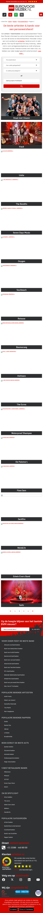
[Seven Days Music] (21, 219)
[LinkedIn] (29, 879)
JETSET (6, 779)
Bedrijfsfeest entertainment (12, 826)
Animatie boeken (9, 754)
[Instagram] (20, 879)
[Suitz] (21, 591)
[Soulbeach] (21, 276)
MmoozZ (6, 776)
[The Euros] (21, 391)
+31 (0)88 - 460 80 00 (17, 847)
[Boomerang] (21, 334)
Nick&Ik (21, 547)
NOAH (6, 787)
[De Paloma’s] (21, 448)
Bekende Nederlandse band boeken (14, 675)
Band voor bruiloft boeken (11, 652)
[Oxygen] (21, 248)
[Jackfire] (21, 505)
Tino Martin (7, 708)
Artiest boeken (8, 822)
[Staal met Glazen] (21, 104)
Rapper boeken (8, 837)
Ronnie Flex (7, 725)
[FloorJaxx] (21, 477)
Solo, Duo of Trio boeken (11, 686)
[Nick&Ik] (21, 534)
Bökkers (6, 808)
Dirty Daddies (8, 797)
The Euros (21, 404)
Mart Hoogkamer (9, 711)
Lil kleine (6, 733)
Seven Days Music (21, 232)
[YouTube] (38, 879)
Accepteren (13, 909)
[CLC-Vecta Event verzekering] (6, 894)
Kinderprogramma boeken (11, 758)
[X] (12, 879)
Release (21, 318)
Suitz (21, 605)
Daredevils (7, 812)
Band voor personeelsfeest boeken (14, 682)
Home (10, 21)
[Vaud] (21, 133)
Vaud (21, 146)
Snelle (6, 721)
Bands (15, 21)
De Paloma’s (22, 461)
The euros (7, 801)
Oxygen (21, 261)
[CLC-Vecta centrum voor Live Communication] (23, 894)
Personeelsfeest (23, 21)
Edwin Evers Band (21, 576)
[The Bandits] (21, 190)
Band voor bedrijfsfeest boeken (13, 648)
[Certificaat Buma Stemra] (38, 894)
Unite (21, 175)
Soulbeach (21, 290)
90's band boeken (9, 671)
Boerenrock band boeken (11, 656)
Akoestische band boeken (11, 664)
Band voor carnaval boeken (12, 660)
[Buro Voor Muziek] (21, 8)
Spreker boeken (8, 747)
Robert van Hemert (9, 700)
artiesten (21, 41)
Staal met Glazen (21, 118)
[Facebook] (3, 879)
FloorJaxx (21, 490)
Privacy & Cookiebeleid (26, 909)
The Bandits (21, 204)
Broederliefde (8, 736)
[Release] (21, 305)
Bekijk (16, 869)
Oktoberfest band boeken (11, 679)
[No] (41, 905)
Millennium (7, 772)
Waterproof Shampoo (21, 433)
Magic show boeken (10, 762)
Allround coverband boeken (12, 645)
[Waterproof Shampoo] (21, 419)
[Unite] (21, 162)
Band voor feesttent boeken (12, 667)
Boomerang (21, 347)
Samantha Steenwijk (10, 704)
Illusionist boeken (9, 750)
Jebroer (6, 729)
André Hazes (8, 696)
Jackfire (21, 519)
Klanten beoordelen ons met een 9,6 (16, 1)
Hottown (21, 376)
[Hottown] (21, 362)
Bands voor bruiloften (10, 833)
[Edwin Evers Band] (21, 563)
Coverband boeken (9, 830)
